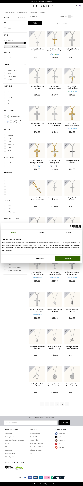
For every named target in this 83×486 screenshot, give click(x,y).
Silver (9, 264)
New (9, 28)
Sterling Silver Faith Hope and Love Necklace (37, 385)
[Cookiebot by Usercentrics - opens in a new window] (72, 226)
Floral (9, 73)
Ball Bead (10, 135)
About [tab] (68, 232)
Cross (9, 92)
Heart (9, 104)
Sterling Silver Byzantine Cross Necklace (54, 87)
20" (9, 187)
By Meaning (34, 12)
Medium (10, 166)
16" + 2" (10, 181)
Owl (9, 101)
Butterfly (10, 98)
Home (7, 12)
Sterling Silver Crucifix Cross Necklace (72, 273)
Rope (9, 147)
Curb (9, 141)
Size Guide (8, 450)
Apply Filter (15, 46)
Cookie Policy (34, 437)
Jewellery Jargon (10, 453)
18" (9, 184)
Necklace (10, 58)
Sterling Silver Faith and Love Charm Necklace (72, 347)
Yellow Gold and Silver (14, 270)
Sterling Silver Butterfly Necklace (54, 310)
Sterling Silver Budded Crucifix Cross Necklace (37, 310)
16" (9, 178)
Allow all (68, 258)
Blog (31, 453)
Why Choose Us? (35, 433)
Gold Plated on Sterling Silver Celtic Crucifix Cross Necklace (37, 199)
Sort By (58, 23)
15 (66, 16)
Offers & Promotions (36, 450)
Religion (10, 79)
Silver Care (8, 447)
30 (69, 16)
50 (72, 16)
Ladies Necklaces (22, 12)
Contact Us (8, 433)
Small (9, 163)
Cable (9, 138)
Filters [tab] (7, 17)
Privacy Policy (75, 422)
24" (9, 193)
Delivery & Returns (10, 437)
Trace (9, 150)
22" (9, 190)
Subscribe (64, 423)
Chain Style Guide (10, 457)
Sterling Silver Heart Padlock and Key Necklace (54, 347)
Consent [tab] (14, 232)
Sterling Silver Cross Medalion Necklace (54, 385)
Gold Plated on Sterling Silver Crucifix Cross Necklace (54, 50)
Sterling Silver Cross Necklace (37, 50)
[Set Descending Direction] (79, 23)
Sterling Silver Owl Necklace (72, 310)
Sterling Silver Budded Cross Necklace (54, 124)
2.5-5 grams (11, 209)
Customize (40, 258)
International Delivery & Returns (14, 440)
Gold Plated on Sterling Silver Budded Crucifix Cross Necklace (37, 161)
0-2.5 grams (11, 206)
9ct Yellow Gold (16, 116)
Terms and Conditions (36, 443)
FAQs (7, 443)
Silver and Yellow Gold (14, 267)
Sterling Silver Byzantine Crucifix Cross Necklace (37, 273)
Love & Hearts (12, 76)
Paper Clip (11, 144)
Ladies (13, 12)
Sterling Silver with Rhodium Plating (15, 122)
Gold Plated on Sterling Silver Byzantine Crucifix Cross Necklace (72, 87)
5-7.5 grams (11, 212)
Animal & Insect (12, 70)
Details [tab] (41, 232)
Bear (9, 95)
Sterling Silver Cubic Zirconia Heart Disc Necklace (72, 385)
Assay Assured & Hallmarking (38, 447)
